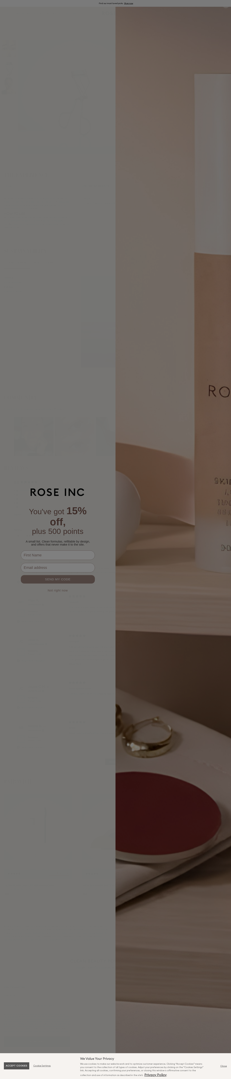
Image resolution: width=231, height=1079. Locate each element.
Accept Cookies (16, 1065)
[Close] (223, 1066)
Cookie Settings (42, 1065)
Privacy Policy (155, 1075)
